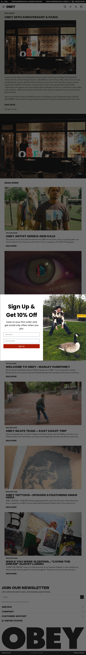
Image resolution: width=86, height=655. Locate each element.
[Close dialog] (83, 297)
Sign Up (21, 346)
